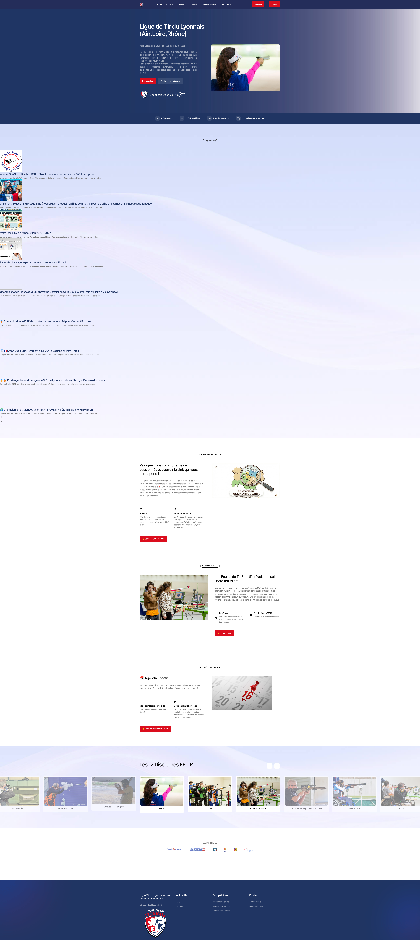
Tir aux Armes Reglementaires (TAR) (306, 808)
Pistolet (162, 808)
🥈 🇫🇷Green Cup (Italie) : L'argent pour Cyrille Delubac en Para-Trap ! (39, 350)
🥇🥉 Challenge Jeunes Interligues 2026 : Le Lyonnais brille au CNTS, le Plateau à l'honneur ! (53, 380)
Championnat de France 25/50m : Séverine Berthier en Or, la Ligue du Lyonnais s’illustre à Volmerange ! (59, 291)
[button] (171, 4)
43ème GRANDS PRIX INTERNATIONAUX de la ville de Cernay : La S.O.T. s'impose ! (47, 174)
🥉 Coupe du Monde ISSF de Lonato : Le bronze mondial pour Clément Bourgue (45, 321)
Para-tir (402, 808)
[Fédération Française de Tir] (249, 850)
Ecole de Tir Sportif (258, 808)
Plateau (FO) (354, 808)
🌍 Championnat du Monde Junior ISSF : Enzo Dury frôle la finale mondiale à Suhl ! (47, 409)
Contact (275, 4)
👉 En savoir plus (224, 633)
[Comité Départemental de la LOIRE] (225, 850)
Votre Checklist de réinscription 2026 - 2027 (25, 233)
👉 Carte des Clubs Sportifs (153, 539)
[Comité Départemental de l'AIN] (215, 850)
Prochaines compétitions (170, 81)
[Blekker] (198, 850)
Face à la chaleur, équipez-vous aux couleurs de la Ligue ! (33, 262)
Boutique (258, 4)
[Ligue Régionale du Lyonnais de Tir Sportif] (145, 4)
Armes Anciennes (65, 808)
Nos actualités (147, 81)
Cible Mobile (17, 808)
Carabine (210, 808)
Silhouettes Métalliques (114, 807)
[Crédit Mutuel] (174, 850)
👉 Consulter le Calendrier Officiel (155, 729)
